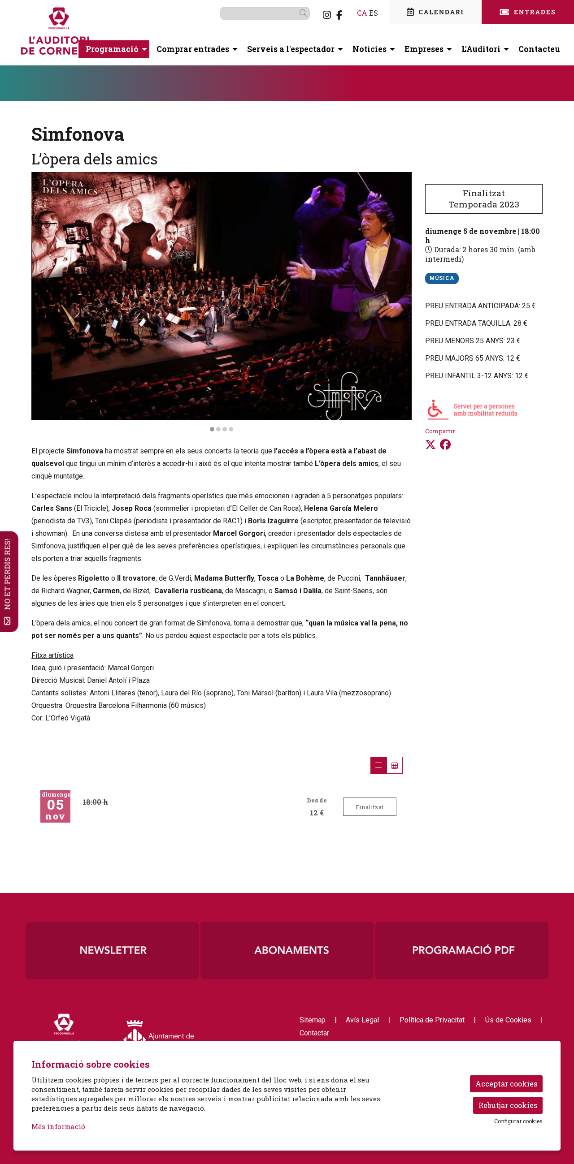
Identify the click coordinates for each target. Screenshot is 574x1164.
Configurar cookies (518, 1121)
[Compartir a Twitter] (430, 444)
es (373, 12)
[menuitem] (327, 15)
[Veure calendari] (395, 765)
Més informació (58, 1126)
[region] (221, 302)
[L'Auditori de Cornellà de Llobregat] (105, 34)
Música (442, 278)
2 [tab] (218, 429)
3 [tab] (224, 429)
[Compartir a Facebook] (445, 444)
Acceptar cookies (506, 1083)
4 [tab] (231, 429)
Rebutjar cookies (507, 1105)
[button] (305, 13)
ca (362, 12)
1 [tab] (212, 429)
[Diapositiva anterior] (44, 302)
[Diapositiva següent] (399, 302)
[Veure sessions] (378, 765)
